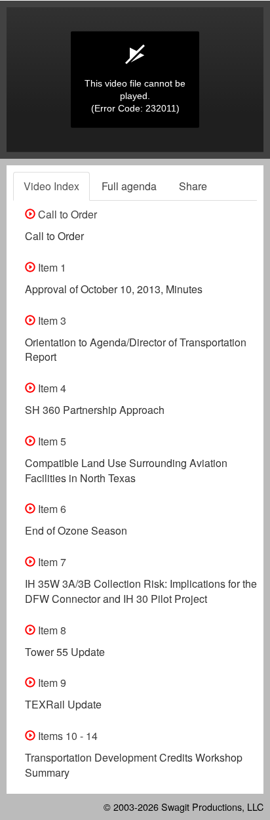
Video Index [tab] (51, 186)
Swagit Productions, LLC (212, 806)
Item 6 (50, 508)
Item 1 (50, 267)
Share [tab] (193, 186)
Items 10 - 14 (66, 735)
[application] (135, 79)
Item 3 (50, 320)
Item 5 (50, 441)
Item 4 (50, 388)
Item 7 (50, 561)
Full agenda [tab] (129, 186)
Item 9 (50, 682)
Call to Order (66, 214)
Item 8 (50, 630)
